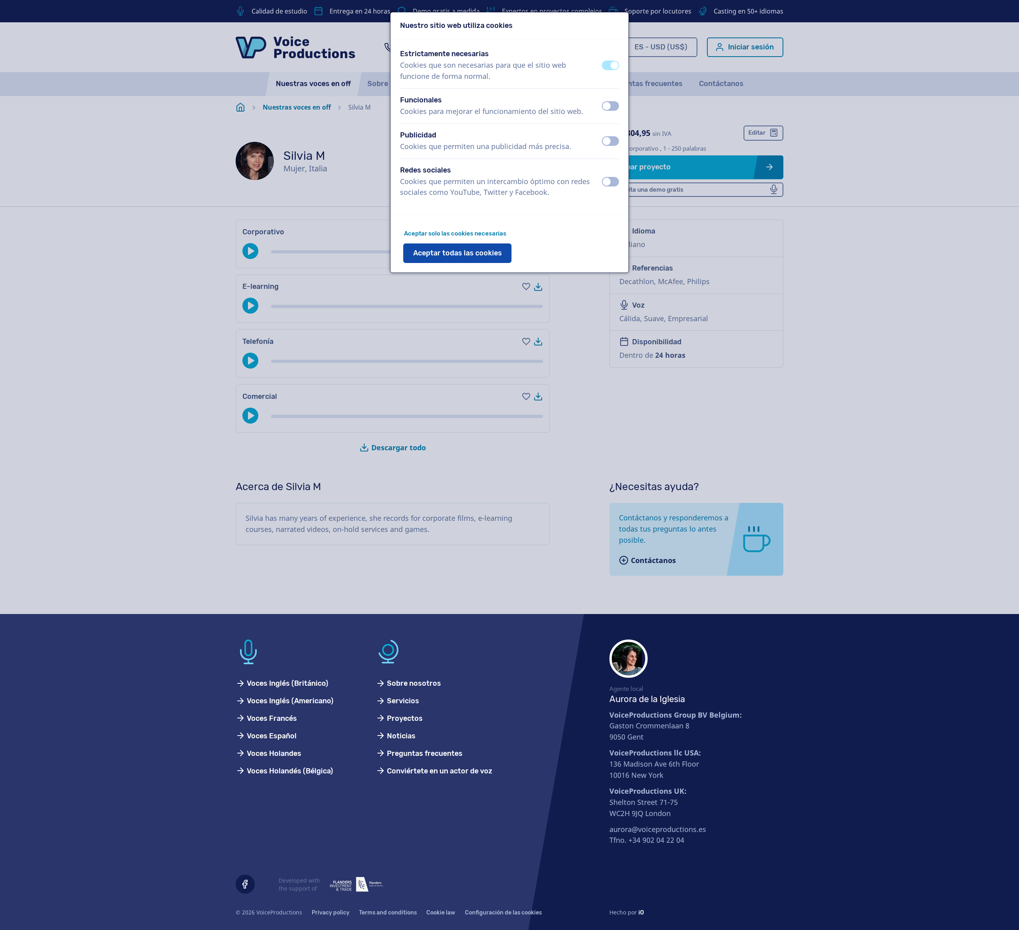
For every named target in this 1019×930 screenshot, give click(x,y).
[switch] (610, 65)
